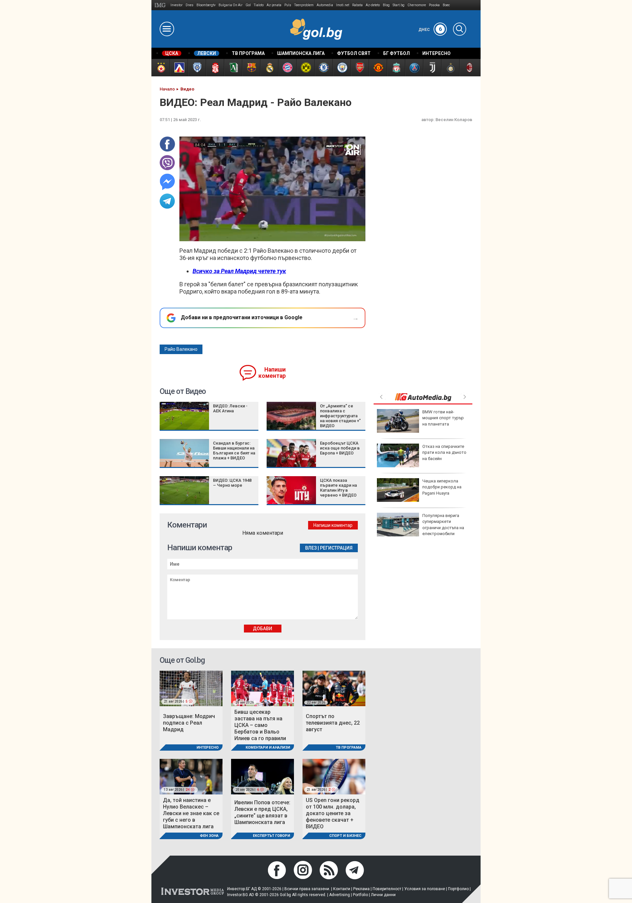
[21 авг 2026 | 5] (191, 688)
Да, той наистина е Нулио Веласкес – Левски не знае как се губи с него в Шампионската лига (191, 813)
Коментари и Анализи (268, 747)
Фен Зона (209, 836)
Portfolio (360, 894)
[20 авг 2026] (262, 688)
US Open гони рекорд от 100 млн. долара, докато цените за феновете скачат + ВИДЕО (332, 813)
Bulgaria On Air (231, 5)
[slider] (257, 235)
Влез (311, 548)
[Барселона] (251, 67)
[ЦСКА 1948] (215, 67)
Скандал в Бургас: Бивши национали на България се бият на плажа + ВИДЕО (234, 450)
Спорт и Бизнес (345, 836)
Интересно (208, 747)
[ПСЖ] (414, 67)
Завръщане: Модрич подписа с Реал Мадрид (189, 723)
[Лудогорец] (233, 67)
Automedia (325, 5)
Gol (248, 5)
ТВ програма (348, 747)
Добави (262, 628)
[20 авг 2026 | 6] (262, 776)
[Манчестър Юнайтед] (378, 67)
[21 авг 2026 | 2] (334, 776)
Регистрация (336, 548)
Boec (446, 5)
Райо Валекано (181, 349)
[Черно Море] (197, 67)
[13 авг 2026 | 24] (191, 776)
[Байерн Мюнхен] (287, 67)
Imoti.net (342, 5)
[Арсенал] (360, 67)
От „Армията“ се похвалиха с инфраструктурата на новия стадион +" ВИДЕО (340, 415)
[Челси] (323, 67)
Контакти (341, 889)
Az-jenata (274, 5)
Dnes (190, 5)
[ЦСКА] (160, 67)
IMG (161, 5)
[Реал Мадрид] (269, 67)
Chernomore (417, 5)
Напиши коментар (272, 372)
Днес (430, 29)
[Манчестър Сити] (341, 67)
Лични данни (383, 894)
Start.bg (399, 5)
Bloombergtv (206, 5)
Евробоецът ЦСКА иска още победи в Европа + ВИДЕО (340, 448)
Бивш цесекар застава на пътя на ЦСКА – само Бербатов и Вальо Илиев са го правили (260, 725)
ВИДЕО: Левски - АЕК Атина (230, 408)
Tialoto (259, 5)
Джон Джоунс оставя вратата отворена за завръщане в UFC (444, 486)
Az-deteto (373, 5)
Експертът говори (271, 836)
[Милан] (468, 67)
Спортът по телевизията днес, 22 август (333, 723)
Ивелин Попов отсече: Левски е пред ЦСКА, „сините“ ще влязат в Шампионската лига (262, 812)
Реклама (361, 889)
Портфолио (458, 889)
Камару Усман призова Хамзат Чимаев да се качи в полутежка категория (445, 455)
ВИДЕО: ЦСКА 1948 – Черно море (232, 483)
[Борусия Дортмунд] (305, 67)
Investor (177, 5)
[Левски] (179, 67)
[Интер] (450, 67)
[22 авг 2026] (334, 688)
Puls (287, 5)
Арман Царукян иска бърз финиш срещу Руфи (442, 521)
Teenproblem (304, 5)
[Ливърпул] (396, 67)
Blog (386, 5)
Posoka (434, 5)
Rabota (357, 5)
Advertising (339, 894)
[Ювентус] (432, 67)
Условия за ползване (424, 889)
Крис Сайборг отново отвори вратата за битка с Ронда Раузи (444, 417)
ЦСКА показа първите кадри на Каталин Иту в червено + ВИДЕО (338, 488)
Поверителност (387, 889)
